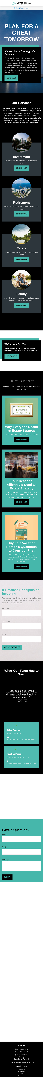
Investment (21, 1072)
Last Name (6, 621)
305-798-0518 (23, 1049)
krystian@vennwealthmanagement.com (21, 763)
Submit (7, 877)
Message (5, 859)
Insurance (21, 1076)
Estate (21, 1074)
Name (4, 835)
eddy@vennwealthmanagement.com (21, 739)
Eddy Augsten (13, 730)
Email (4, 634)
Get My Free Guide (12, 647)
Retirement (21, 1069)
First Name (6, 609)
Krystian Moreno (15, 754)
